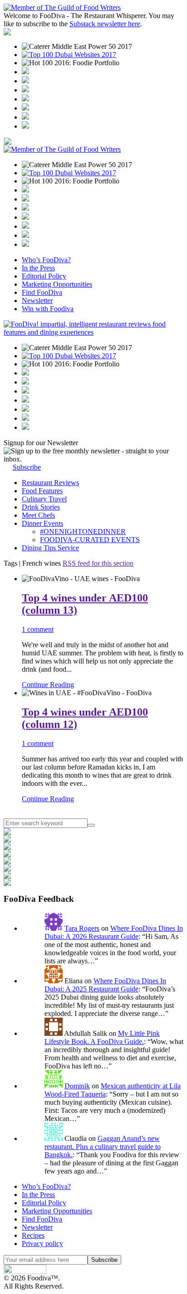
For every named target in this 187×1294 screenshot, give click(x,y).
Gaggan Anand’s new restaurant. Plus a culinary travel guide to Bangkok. (102, 1147)
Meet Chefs (38, 515)
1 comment (38, 629)
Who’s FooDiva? (46, 260)
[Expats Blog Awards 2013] (25, 99)
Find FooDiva (42, 292)
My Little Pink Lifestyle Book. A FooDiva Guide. (102, 1037)
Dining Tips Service (50, 548)
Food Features (42, 491)
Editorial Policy (44, 276)
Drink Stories (41, 507)
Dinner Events (42, 523)
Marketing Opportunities (57, 284)
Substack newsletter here (104, 24)
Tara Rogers (81, 928)
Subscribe (27, 467)
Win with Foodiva (48, 309)
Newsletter (37, 300)
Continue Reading (48, 684)
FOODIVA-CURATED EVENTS (90, 540)
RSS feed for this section (98, 563)
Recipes (33, 1235)
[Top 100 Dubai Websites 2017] (69, 54)
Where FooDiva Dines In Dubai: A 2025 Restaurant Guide (105, 985)
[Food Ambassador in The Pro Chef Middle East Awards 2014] (25, 90)
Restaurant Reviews (50, 482)
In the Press (38, 268)
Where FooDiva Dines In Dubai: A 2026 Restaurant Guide (113, 932)
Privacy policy (42, 1243)
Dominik (77, 1086)
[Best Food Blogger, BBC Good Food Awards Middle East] (25, 72)
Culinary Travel (44, 499)
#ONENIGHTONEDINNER (83, 531)
